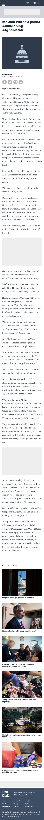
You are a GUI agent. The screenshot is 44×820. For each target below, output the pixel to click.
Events (4, 804)
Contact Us (16, 801)
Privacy (15, 804)
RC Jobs (27, 804)
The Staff (16, 806)
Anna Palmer (8, 74)
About (4, 801)
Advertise (28, 801)
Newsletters (6, 806)
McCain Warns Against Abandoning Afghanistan (21, 26)
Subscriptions (29, 806)
